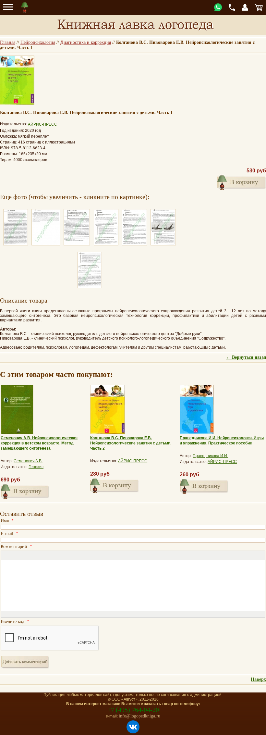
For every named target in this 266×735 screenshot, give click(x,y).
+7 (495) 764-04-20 (133, 709)
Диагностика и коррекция (85, 42)
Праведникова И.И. (210, 456)
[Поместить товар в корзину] (25, 491)
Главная (7, 42)
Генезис (36, 467)
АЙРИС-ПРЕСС (42, 124)
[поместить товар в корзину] (241, 182)
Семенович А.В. (28, 461)
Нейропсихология (37, 42)
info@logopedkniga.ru (139, 716)
